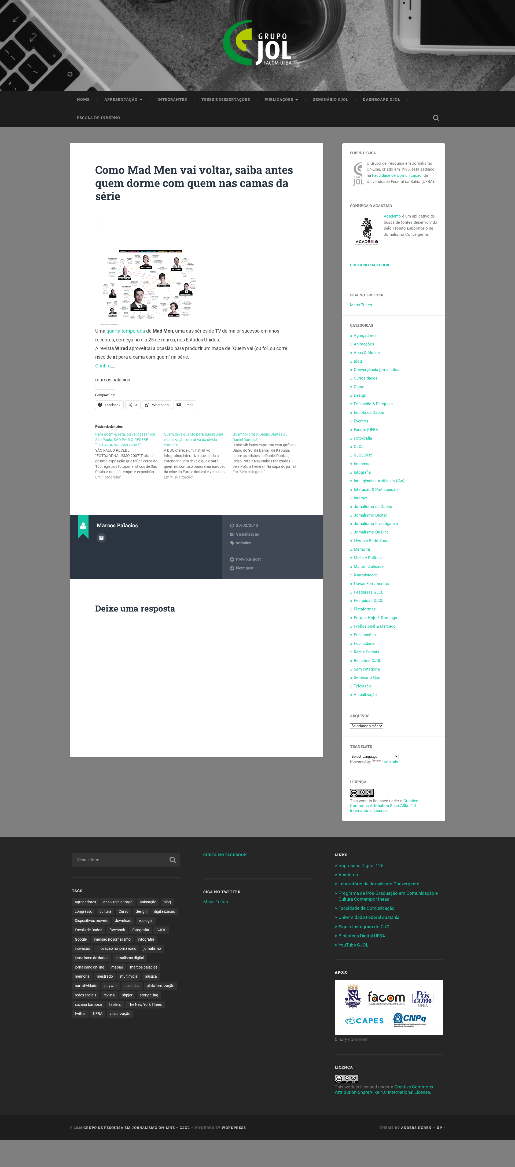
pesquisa (131, 986)
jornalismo (152, 948)
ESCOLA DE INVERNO (98, 117)
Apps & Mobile (367, 352)
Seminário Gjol (330, 99)
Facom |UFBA (366, 429)
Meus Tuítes (361, 305)
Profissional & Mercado (375, 626)
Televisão (362, 686)
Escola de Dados (369, 412)
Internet (360, 498)
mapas (117, 967)
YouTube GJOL (353, 945)
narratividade (86, 986)
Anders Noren (416, 1127)
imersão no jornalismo (112, 939)
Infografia (362, 472)
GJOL (358, 446)
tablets (115, 1004)
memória (82, 976)
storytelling (149, 995)
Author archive (101, 538)
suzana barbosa (88, 1004)
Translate (390, 761)
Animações (364, 344)
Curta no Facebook (369, 265)
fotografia (140, 930)
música (151, 976)
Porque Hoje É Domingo (375, 617)
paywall (110, 986)
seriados (243, 542)
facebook (117, 930)
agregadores (85, 902)
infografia (146, 939)
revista (109, 995)
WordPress (234, 1127)
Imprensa (362, 463)
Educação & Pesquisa (373, 404)
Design (360, 395)
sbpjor (127, 995)
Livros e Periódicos (371, 540)
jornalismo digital (130, 958)
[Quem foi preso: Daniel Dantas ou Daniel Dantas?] (267, 453)
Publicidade (364, 643)
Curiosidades (365, 378)
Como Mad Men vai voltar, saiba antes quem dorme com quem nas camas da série (194, 183)
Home (83, 99)
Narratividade (366, 575)
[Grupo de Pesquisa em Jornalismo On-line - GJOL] (257, 45)
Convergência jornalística (376, 369)
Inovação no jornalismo (116, 948)
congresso (83, 911)
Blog (358, 361)
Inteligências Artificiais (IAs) (379, 480)
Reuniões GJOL (367, 660)
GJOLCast (363, 455)
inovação (82, 948)
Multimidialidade (369, 566)
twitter (80, 1013)
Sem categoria (367, 669)
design (141, 911)
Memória (362, 549)
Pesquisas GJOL (368, 592)
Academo (392, 216)
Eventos (361, 421)
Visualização (247, 534)
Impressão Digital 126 (361, 865)
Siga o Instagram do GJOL (365, 926)
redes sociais (85, 995)
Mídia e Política (368, 557)
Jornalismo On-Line (371, 532)
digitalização (164, 911)
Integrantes (172, 99)
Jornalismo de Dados (373, 506)
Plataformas (365, 609)
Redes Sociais (366, 652)
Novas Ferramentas (371, 583)
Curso (359, 386)
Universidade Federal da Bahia (369, 917)
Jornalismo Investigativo (376, 523)
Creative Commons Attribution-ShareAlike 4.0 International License (384, 805)
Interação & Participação (376, 489)
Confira (103, 366)
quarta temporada (125, 331)
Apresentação (121, 99)
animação (148, 902)
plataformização (160, 986)
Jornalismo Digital (370, 515)
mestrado (105, 976)
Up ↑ (441, 1127)
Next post (244, 568)
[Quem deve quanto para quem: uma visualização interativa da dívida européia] (198, 456)
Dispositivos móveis (91, 920)
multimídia (129, 976)
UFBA (97, 1013)
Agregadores (365, 335)
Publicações (278, 99)
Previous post (248, 559)
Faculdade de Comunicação (397, 175)
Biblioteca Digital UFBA (362, 935)
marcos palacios (143, 967)
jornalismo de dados (91, 958)
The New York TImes (145, 1004)
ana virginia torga (118, 902)
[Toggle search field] (436, 118)
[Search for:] (126, 860)
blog (167, 902)
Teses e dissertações (225, 99)
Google (81, 939)
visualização (120, 1013)
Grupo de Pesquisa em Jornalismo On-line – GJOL (136, 1127)
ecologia (146, 920)
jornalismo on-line (89, 967)
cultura (105, 911)
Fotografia (363, 438)
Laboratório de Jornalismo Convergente (379, 883)
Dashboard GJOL (381, 99)
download (123, 920)
